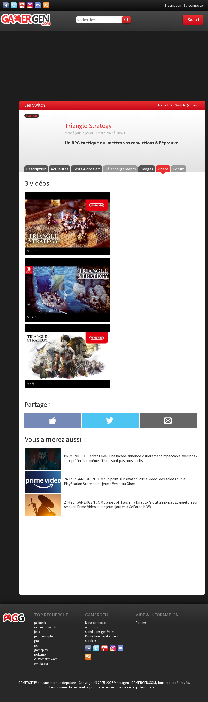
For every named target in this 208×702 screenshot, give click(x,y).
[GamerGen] (25, 19)
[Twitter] (14, 5)
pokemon (41, 654)
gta (36, 641)
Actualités (59, 168)
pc (36, 645)
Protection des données (101, 636)
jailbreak (40, 622)
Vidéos (163, 168)
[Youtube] (22, 5)
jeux (37, 632)
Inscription (173, 5)
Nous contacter (95, 622)
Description (36, 168)
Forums (141, 622)
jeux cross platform (47, 636)
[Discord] (38, 5)
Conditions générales (99, 632)
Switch (31, 115)
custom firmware (45, 659)
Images (146, 168)
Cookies (90, 641)
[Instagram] (30, 5)
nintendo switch (45, 627)
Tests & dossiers (87, 168)
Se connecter (194, 5)
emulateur (41, 663)
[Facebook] (6, 5)
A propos (91, 627)
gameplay (41, 650)
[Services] (46, 5)
